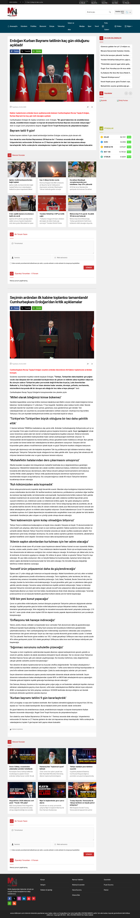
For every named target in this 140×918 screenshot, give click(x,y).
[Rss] (14, 903)
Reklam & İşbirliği (46, 890)
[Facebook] (9, 898)
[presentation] (126, 93)
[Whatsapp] (9, 903)
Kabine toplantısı (17, 729)
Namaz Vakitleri (77, 880)
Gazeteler (107, 880)
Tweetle (27, 51)
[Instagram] (19, 898)
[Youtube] (29, 898)
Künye (42, 880)
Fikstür (106, 890)
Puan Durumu (108, 885)
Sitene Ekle (76, 895)
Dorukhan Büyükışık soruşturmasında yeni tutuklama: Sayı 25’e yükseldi (49, 2)
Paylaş (16, 51)
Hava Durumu (77, 890)
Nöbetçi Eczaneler (78, 885)
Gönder (38, 51)
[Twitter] (14, 898)
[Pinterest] (33, 898)
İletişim (43, 885)
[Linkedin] (24, 898)
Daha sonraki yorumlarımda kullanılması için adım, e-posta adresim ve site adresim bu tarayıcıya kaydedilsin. (46, 263)
